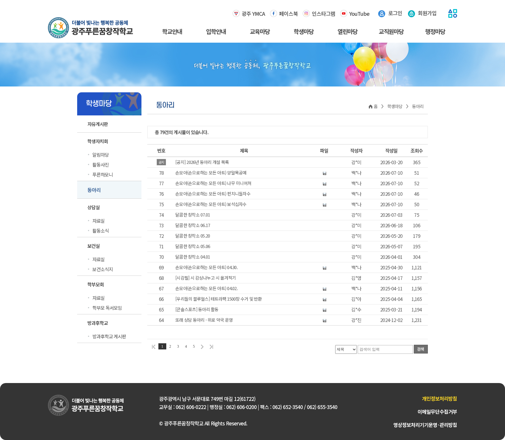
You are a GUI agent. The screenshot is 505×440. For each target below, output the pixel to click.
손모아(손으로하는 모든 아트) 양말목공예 (211, 173)
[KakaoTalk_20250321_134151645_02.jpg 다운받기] (324, 309)
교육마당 (260, 31)
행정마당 (435, 31)
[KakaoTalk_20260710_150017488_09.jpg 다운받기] (324, 173)
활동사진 (100, 164)
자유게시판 (97, 123)
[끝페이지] (212, 346)
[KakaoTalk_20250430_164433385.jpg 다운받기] (324, 267)
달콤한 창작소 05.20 (192, 236)
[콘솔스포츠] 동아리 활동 (197, 309)
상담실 (93, 207)
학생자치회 (97, 141)
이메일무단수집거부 (437, 411)
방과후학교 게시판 (109, 336)
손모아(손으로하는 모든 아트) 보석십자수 (211, 204)
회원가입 (427, 13)
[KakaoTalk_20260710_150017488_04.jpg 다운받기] (324, 183)
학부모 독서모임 (107, 307)
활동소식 (100, 230)
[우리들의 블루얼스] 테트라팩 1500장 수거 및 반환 (218, 299)
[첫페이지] (152, 346)
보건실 (93, 245)
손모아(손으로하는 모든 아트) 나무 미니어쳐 (213, 183)
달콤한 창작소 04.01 (192, 257)
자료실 (98, 220)
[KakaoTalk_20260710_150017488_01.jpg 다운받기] (324, 194)
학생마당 (304, 31)
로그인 (395, 13)
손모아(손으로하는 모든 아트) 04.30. (206, 267)
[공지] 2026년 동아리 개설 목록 (202, 162)
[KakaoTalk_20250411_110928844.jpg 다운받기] (324, 288)
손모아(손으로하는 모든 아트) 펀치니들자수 (212, 194)
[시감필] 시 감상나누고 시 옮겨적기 (205, 278)
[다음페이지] (202, 346)
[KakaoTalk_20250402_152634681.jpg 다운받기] (324, 299)
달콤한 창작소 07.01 (192, 215)
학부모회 (95, 284)
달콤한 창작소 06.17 (192, 225)
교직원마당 (391, 31)
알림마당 (100, 154)
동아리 (94, 189)
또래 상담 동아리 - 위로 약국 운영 (204, 320)
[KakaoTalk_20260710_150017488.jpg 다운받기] (324, 204)
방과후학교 (97, 322)
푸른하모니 (102, 174)
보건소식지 (102, 269)
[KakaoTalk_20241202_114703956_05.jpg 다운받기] (324, 320)
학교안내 (172, 31)
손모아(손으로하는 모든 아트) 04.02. (206, 288)
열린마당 (347, 31)
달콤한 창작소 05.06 (192, 246)
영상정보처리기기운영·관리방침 (425, 424)
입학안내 (216, 31)
